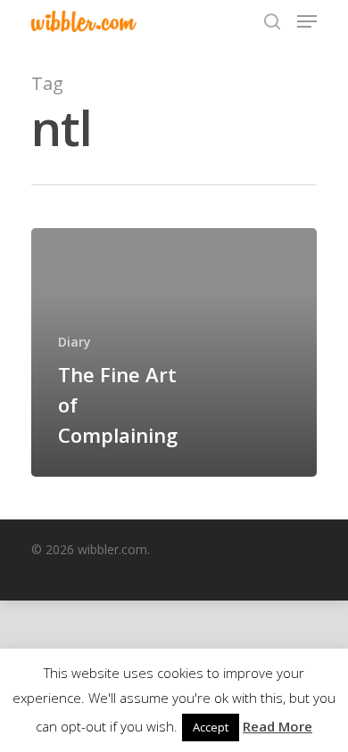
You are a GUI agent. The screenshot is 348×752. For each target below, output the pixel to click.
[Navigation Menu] (307, 21)
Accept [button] (210, 727)
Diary (74, 341)
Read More (277, 726)
